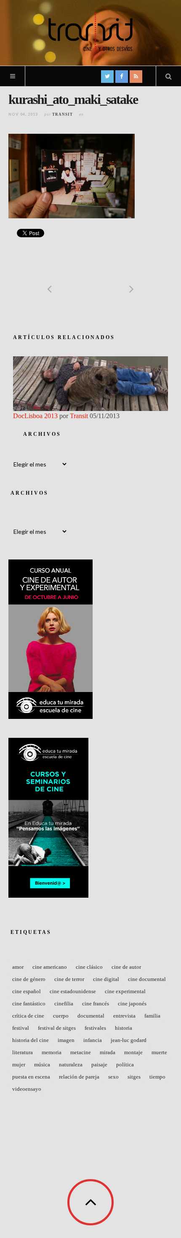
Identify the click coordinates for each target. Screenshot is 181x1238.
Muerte (159, 1052)
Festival (20, 1028)
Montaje (133, 1052)
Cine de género (28, 979)
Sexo (113, 1077)
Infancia (92, 1040)
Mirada (107, 1052)
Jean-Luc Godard (128, 1040)
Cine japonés (132, 1003)
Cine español (26, 991)
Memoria (51, 1052)
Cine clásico (89, 967)
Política (125, 1064)
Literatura (22, 1052)
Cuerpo (61, 1016)
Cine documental (147, 979)
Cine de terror (69, 979)
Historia (123, 1028)
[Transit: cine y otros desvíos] (90, 32)
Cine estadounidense (73, 991)
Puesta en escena (31, 1077)
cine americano (49, 967)
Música (42, 1064)
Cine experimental (125, 991)
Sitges (134, 1077)
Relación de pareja (79, 1077)
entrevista (124, 1016)
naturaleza (71, 1064)
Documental (90, 1016)
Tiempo (157, 1077)
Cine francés (95, 1003)
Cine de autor (126, 967)
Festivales (95, 1028)
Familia (152, 1016)
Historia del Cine (30, 1040)
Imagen (66, 1040)
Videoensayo (26, 1089)
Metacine (80, 1052)
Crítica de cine (28, 1016)
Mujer (18, 1064)
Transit (62, 114)
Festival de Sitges (57, 1028)
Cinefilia (63, 1003)
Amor (18, 967)
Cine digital (106, 979)
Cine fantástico (28, 1003)
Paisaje (99, 1064)
